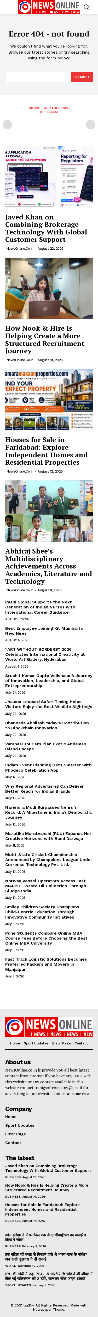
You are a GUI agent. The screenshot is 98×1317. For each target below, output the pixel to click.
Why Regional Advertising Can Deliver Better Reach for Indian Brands (44, 789)
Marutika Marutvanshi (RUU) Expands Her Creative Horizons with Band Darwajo (48, 836)
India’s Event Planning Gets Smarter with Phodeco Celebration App (48, 767)
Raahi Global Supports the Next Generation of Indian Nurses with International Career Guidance (40, 606)
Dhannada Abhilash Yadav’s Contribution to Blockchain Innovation (47, 725)
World (10, 1266)
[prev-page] (7, 124)
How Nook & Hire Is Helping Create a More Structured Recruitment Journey (44, 339)
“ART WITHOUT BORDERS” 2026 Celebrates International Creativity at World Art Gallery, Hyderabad (45, 654)
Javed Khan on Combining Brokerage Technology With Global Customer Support (46, 228)
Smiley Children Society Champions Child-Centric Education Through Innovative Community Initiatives (42, 911)
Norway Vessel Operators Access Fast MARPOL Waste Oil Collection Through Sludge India (45, 885)
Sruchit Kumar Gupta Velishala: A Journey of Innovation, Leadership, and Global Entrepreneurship (49, 680)
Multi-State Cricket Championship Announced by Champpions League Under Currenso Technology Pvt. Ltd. (48, 859)
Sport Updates (18, 1285)
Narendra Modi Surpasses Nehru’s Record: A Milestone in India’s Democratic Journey (48, 812)
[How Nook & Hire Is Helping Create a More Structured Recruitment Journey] (49, 288)
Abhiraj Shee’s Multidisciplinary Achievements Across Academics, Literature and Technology (48, 565)
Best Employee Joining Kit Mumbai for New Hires (45, 631)
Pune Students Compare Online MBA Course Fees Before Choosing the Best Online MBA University (46, 938)
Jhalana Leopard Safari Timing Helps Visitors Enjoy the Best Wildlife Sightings (48, 704)
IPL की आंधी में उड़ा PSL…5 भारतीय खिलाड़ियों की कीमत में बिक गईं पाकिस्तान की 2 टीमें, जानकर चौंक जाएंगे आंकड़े (49, 1276)
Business (12, 1177)
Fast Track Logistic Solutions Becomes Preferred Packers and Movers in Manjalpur (46, 964)
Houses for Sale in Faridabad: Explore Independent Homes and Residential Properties (46, 451)
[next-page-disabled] (90, 124)
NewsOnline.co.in (19, 248)
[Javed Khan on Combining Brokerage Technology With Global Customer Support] (49, 177)
